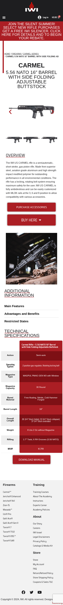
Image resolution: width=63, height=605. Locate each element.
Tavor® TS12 (9, 532)
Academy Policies (41, 509)
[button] (3, 17)
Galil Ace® (8, 518)
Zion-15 (6, 505)
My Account (38, 564)
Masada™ (7, 509)
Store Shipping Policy (43, 577)
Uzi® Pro (7, 514)
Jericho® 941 (9, 501)
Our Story (37, 523)
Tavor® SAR (8, 540)
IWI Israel (37, 532)
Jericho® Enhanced (12, 496)
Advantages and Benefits (21, 313)
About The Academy (42, 496)
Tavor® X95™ (9, 536)
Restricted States (16, 321)
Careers (36, 528)
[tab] (31, 306)
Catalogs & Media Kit (43, 546)
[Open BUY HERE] (40, 220)
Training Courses (41, 492)
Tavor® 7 (7, 527)
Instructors (38, 501)
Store (35, 560)
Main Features (14, 306)
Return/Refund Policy (43, 573)
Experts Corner (40, 505)
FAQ (35, 569)
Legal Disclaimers (41, 537)
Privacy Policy (39, 541)
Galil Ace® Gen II (10, 523)
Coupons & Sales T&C (43, 582)
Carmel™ (7, 492)
